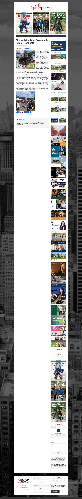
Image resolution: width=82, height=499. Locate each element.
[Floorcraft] (58, 240)
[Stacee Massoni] (58, 166)
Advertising (23, 485)
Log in (46, 497)
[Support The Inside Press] (23, 484)
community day (25, 114)
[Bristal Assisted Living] (58, 251)
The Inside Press (41, 18)
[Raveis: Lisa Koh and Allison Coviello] (58, 187)
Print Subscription (53, 448)
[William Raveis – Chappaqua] (58, 71)
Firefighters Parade (34, 114)
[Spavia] (58, 272)
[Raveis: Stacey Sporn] (58, 82)
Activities (21, 114)
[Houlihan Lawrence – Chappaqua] (58, 103)
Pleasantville (40, 114)
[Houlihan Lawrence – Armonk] (58, 114)
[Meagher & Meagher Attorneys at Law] (58, 177)
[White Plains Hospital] (58, 50)
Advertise (52, 442)
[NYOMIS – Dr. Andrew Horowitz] (58, 93)
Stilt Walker (45, 114)
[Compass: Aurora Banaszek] (58, 209)
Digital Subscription (54, 446)
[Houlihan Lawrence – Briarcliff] (58, 124)
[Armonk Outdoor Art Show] (58, 282)
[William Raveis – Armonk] (58, 61)
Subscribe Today (55, 491)
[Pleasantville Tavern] (58, 198)
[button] (65, 36)
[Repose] (58, 135)
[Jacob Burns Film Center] (58, 219)
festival (29, 114)
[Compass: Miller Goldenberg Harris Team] (58, 145)
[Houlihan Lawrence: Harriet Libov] (58, 230)
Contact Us (52, 444)
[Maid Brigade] (58, 156)
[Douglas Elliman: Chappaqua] (58, 261)
